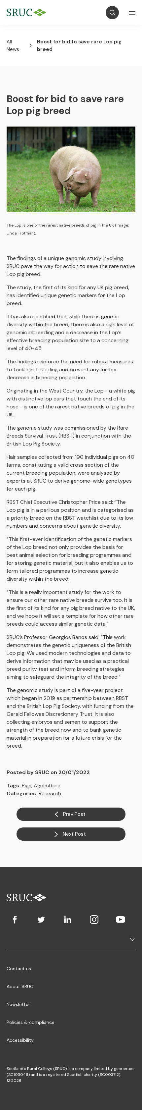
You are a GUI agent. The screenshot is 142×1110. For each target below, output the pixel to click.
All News (13, 45)
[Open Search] (112, 12)
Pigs (26, 785)
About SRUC (20, 986)
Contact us (19, 969)
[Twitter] (41, 919)
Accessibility (20, 1040)
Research (50, 793)
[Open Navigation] (132, 12)
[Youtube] (120, 919)
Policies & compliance (30, 1022)
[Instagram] (94, 919)
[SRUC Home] (28, 12)
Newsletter (18, 1004)
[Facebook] (15, 919)
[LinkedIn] (67, 919)
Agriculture (47, 785)
